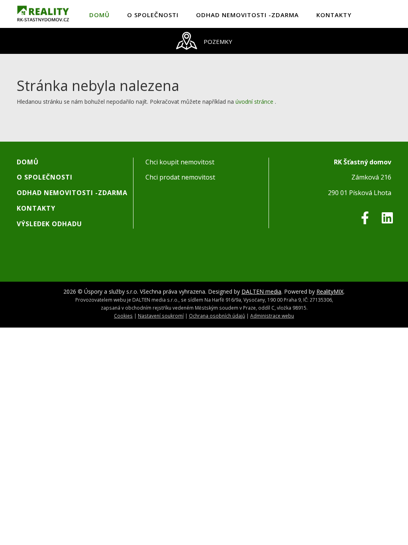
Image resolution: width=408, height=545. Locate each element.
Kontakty (333, 15)
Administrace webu (272, 315)
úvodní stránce (254, 101)
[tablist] (204, 41)
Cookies (123, 315)
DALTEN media (261, 291)
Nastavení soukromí (161, 315)
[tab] (204, 41)
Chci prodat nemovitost (180, 177)
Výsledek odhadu (49, 223)
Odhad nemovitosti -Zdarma (247, 15)
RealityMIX (329, 291)
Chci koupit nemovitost (179, 162)
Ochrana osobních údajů (217, 315)
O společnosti (152, 15)
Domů (99, 15)
